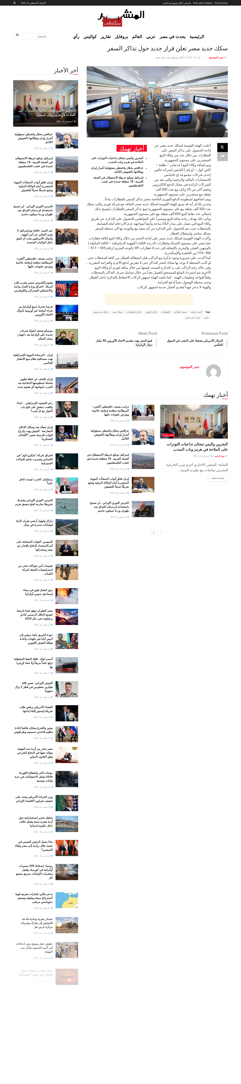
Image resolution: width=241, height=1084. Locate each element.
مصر (206, 317)
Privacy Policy (221, 2)
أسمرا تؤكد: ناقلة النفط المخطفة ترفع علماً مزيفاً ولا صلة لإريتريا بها (33, 663)
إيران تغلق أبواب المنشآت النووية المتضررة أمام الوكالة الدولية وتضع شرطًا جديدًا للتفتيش (108, 482)
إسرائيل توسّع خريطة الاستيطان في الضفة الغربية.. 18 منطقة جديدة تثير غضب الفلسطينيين (118, 181)
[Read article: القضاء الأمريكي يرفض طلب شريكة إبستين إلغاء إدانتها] (67, 713)
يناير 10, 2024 (194, 57)
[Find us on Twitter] (14, 3)
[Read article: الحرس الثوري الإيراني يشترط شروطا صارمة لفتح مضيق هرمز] (67, 506)
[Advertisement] (149, 299)
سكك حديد (118, 312)
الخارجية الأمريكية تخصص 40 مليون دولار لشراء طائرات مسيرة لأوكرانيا (33, 991)
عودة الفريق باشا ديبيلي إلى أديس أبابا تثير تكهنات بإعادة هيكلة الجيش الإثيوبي (36, 638)
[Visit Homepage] (120, 18)
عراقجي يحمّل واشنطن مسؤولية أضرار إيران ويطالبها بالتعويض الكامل (110, 434)
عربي (151, 36)
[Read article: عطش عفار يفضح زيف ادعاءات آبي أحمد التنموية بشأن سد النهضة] (67, 948)
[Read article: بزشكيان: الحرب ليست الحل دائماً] (67, 485)
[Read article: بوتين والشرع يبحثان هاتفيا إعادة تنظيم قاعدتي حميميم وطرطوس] (67, 734)
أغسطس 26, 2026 (201, 456)
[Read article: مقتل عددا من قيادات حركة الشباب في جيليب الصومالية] (67, 972)
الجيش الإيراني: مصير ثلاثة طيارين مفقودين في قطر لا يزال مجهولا (34, 687)
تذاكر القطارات (134, 312)
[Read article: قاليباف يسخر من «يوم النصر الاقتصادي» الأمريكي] (67, 1038)
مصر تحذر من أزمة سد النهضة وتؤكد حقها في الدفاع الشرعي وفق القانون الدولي (35, 752)
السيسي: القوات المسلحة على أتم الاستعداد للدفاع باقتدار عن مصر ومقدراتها (34, 545)
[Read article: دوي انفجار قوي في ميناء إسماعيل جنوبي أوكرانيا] (67, 596)
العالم (137, 36)
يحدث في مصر (172, 36)
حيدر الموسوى (216, 57)
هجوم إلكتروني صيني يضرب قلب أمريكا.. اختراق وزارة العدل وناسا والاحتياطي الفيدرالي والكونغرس (33, 286)
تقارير (106, 36)
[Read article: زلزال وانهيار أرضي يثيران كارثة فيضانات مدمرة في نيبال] (67, 527)
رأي (76, 36)
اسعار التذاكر (180, 312)
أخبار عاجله (196, 312)
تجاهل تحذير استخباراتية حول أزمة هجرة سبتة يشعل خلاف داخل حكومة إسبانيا (35, 821)
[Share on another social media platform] (222, 156)
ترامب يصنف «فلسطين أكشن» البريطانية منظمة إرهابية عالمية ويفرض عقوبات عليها (110, 410)
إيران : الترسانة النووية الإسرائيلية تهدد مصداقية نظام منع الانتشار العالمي (33, 359)
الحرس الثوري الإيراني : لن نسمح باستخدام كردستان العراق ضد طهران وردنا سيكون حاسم (109, 506)
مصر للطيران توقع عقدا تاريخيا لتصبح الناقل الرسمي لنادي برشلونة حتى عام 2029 (35, 614)
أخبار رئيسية (177, 57)
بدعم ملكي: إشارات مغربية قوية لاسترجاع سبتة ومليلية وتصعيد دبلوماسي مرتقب (34, 898)
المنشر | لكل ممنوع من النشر (177, 2)
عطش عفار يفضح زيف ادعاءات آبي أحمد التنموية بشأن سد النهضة (34, 946)
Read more (216, 478)
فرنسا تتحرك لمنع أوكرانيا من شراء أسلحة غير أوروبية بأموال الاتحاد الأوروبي (35, 310)
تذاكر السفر (151, 312)
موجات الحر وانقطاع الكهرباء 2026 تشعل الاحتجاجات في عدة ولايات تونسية (34, 776)
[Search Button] (16, 34)
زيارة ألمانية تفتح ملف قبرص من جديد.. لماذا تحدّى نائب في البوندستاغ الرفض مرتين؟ (33, 1056)
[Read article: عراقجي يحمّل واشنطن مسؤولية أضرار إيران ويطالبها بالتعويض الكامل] (143, 437)
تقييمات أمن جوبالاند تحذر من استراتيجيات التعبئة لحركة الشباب (35, 569)
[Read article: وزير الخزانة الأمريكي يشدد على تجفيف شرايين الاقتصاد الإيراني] (67, 803)
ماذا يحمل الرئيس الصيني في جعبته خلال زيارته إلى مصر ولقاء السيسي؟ (34, 845)
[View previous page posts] (161, 532)
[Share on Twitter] (222, 147)
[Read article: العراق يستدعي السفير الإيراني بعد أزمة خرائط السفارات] (67, 1017)
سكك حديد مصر (100, 312)
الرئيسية (197, 36)
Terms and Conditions (203, 2)
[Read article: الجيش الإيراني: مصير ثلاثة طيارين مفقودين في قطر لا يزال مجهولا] (67, 689)
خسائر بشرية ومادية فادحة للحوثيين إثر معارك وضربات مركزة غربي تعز (37, 922)
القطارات (165, 312)
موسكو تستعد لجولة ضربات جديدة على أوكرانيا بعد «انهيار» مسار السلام (35, 334)
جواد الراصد (219, 456)
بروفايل (121, 36)
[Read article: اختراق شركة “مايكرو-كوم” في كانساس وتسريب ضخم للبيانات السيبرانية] (67, 461)
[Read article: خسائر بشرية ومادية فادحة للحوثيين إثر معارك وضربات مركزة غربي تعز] (67, 924)
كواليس (90, 36)
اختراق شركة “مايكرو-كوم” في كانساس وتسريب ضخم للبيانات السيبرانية (34, 459)
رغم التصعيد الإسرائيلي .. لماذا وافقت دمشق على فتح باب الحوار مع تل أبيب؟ (35, 407)
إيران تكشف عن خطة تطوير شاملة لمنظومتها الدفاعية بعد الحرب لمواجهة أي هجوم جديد (35, 383)
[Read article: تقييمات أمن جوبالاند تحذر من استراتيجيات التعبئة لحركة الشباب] (67, 572)
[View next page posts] (154, 532)
